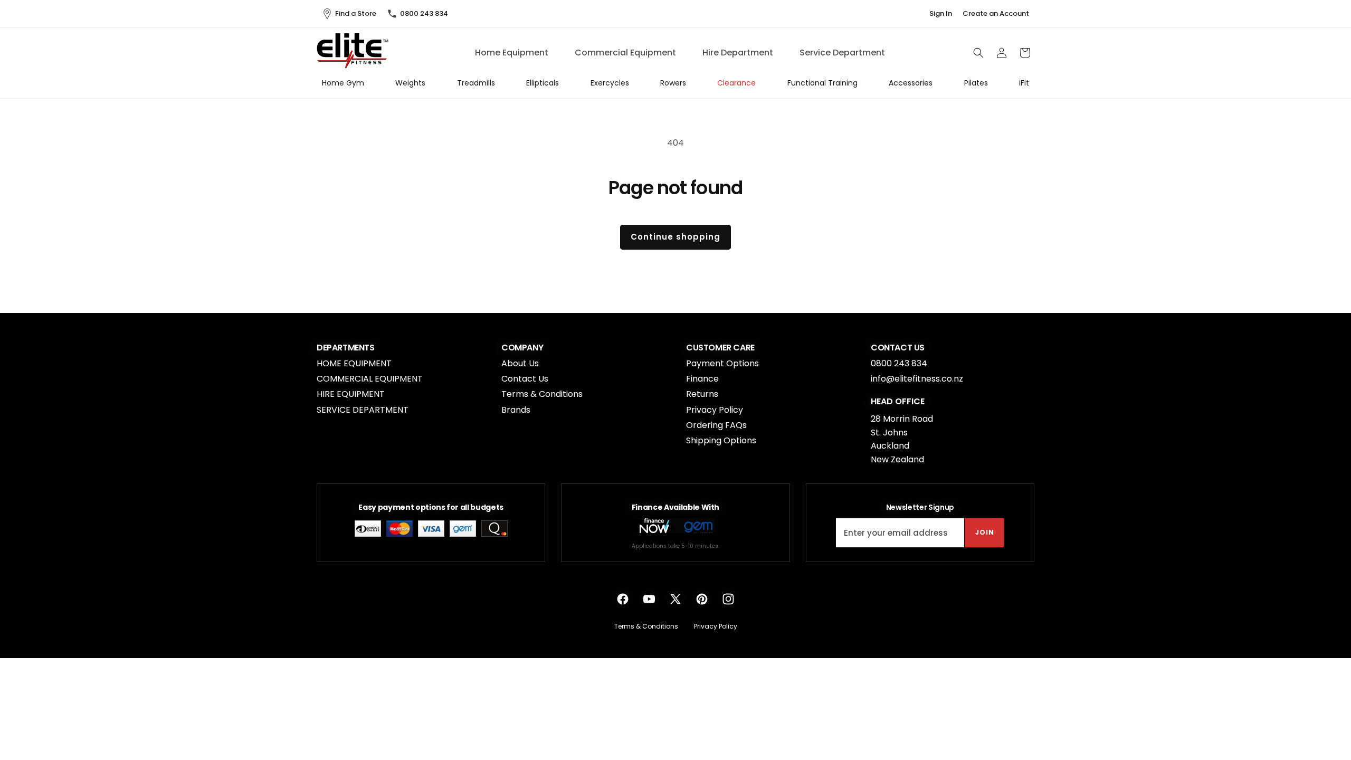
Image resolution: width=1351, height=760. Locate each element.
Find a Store (355, 13)
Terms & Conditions (542, 394)
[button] (978, 52)
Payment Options (722, 363)
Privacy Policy (714, 410)
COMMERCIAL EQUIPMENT (370, 379)
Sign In (940, 13)
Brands (515, 410)
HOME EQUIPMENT (354, 363)
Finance (702, 379)
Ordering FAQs (716, 425)
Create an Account (996, 13)
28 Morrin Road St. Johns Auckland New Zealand (902, 439)
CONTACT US (898, 348)
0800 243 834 (424, 13)
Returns (702, 394)
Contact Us (524, 379)
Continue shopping (675, 236)
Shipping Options (721, 440)
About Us (520, 363)
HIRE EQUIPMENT (351, 394)
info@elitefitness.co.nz (917, 379)
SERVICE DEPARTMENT (362, 410)
